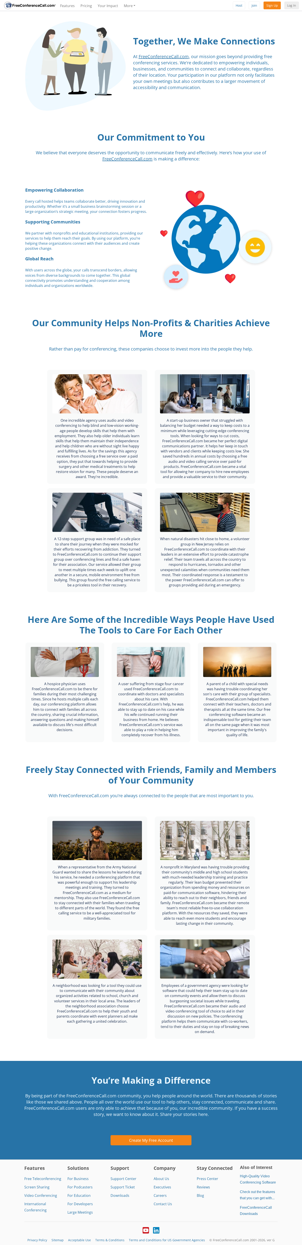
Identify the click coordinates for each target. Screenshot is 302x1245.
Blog (200, 1195)
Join (254, 5)
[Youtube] (145, 1229)
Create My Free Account (151, 1140)
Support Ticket (123, 1187)
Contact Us (163, 1203)
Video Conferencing (40, 1195)
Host (239, 5)
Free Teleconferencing (42, 1178)
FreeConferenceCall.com (164, 56)
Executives (162, 1187)
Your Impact (108, 5)
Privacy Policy (37, 1240)
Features (67, 5)
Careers (160, 1195)
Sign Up (272, 5)
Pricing (86, 5)
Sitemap (58, 1240)
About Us (161, 1178)
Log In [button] (291, 5)
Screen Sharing (37, 1187)
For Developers (80, 1203)
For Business (78, 1178)
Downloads (120, 1195)
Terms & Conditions (109, 1240)
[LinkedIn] (156, 1229)
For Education (79, 1195)
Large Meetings (80, 1212)
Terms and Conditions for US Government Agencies (167, 1240)
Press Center (207, 1178)
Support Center (123, 1178)
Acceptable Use (79, 1240)
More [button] (128, 5)
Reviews (203, 1187)
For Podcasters (80, 1187)
